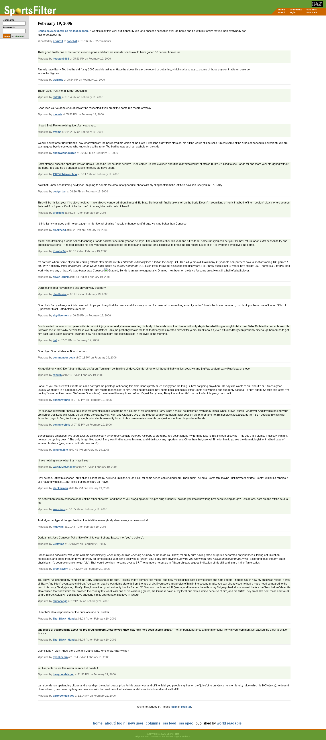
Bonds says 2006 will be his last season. (63, 31)
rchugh (57, 375)
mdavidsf (59, 526)
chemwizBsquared (64, 153)
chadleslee (60, 294)
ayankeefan (60, 657)
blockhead (59, 230)
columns (311, 9)
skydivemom (61, 315)
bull (55, 340)
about (281, 12)
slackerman (60, 488)
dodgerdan (59, 191)
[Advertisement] (288, 50)
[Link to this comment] (39, 58)
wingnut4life (60, 449)
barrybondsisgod (63, 674)
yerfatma (58, 544)
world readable (229, 723)
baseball (72, 41)
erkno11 (58, 41)
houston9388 (61, 58)
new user (311, 12)
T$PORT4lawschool (65, 174)
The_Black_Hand (64, 618)
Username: (9, 20)
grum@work (60, 568)
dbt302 (57, 97)
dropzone (59, 212)
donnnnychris (61, 399)
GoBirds (58, 79)
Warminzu (59, 509)
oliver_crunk (61, 277)
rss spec (186, 723)
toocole (57, 114)
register (186, 706)
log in (174, 706)
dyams (57, 132)
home (281, 9)
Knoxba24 (59, 251)
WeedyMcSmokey (64, 467)
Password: (9, 27)
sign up (19, 36)
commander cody (64, 357)
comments (296, 9)
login (293, 12)
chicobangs (60, 601)
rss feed (169, 723)
